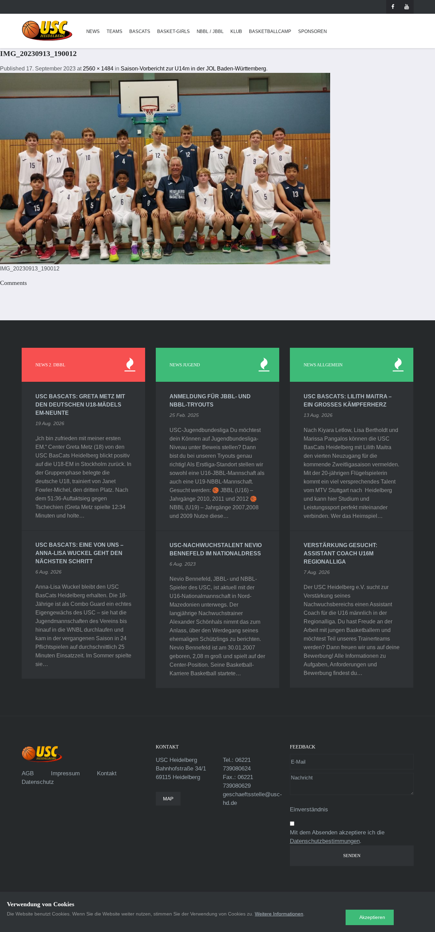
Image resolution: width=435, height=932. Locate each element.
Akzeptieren (372, 917)
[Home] (47, 31)
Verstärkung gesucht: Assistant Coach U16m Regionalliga (340, 553)
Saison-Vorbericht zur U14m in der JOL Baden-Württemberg (193, 68)
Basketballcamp (270, 31)
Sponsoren (312, 31)
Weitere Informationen (279, 914)
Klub (236, 31)
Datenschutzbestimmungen (325, 841)
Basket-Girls (173, 31)
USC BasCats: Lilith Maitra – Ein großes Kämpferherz (348, 400)
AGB (28, 773)
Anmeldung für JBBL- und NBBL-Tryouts (210, 400)
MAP (168, 798)
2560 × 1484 (98, 68)
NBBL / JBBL (210, 31)
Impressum (65, 773)
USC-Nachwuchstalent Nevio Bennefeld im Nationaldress (216, 549)
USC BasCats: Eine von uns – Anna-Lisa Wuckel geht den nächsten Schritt (79, 553)
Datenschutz (38, 782)
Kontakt (107, 773)
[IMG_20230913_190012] (165, 168)
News (93, 31)
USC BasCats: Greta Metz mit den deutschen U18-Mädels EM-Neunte (80, 404)
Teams (114, 31)
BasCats (139, 31)
